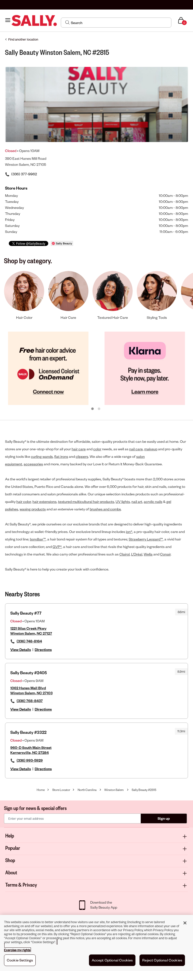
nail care (136, 449)
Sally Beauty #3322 (28, 732)
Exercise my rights (17, 950)
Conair (165, 554)
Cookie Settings (20, 960)
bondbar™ (38, 539)
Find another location (23, 39)
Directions (43, 649)
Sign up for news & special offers (35, 807)
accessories (33, 464)
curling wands (42, 456)
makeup (150, 449)
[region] (96, 943)
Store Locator (61, 790)
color (97, 449)
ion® (129, 531)
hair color (23, 501)
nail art (136, 501)
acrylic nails (153, 501)
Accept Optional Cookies (112, 960)
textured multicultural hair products (86, 501)
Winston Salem (114, 790)
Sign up (164, 818)
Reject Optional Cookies (162, 960)
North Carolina (87, 790)
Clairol (124, 554)
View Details (20, 649)
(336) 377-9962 (24, 174)
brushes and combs (105, 509)
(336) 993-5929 (30, 760)
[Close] (184, 922)
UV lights (123, 501)
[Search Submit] (67, 22)
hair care (79, 449)
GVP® (57, 546)
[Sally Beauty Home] (34, 20)
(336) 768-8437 (30, 700)
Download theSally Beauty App (103, 905)
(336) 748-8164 (29, 641)
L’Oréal (136, 554)
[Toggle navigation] (8, 20)
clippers (82, 456)
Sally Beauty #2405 (28, 672)
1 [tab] (92, 408)
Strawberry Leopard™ (146, 539)
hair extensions (44, 501)
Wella (148, 554)
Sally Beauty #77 (25, 613)
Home (41, 790)
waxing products (33, 509)
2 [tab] (99, 408)
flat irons (61, 456)
